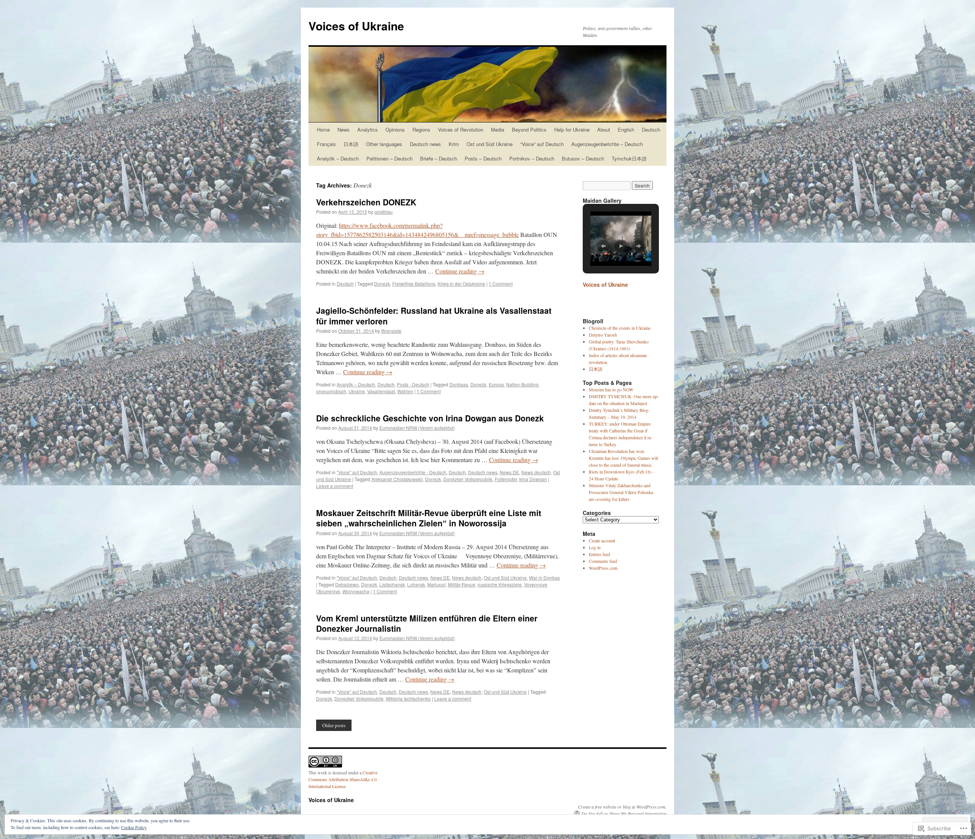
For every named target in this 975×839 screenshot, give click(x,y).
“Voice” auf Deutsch (542, 144)
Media (497, 129)
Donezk (382, 283)
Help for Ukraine (572, 129)
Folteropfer (506, 479)
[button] (603, 246)
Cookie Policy (134, 827)
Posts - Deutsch (413, 384)
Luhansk (416, 584)
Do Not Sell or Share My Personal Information (624, 813)
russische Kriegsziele (500, 584)
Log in (595, 547)
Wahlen (405, 391)
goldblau (383, 211)
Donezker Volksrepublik (467, 479)
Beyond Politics (529, 129)
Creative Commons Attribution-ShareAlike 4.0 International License (342, 779)
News (343, 129)
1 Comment (501, 283)
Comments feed (603, 561)
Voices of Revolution (460, 129)
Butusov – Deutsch (583, 158)
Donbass (458, 384)
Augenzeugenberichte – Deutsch (607, 144)
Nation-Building (522, 384)
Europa (496, 384)
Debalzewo (347, 584)
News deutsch (536, 472)
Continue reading (459, 271)
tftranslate (391, 330)
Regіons (421, 129)
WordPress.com (603, 568)
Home (323, 129)
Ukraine (356, 391)
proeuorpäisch (331, 391)
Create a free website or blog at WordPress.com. (622, 807)
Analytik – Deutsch (338, 158)
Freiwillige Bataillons (413, 283)
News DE (509, 472)
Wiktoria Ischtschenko (408, 698)
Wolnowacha (355, 591)
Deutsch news (425, 144)
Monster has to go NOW (611, 389)
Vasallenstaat (381, 391)
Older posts (333, 725)
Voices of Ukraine (356, 25)
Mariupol (436, 584)
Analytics (367, 129)
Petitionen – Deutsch (389, 158)
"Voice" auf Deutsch (357, 472)
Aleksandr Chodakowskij (397, 479)
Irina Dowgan (533, 479)
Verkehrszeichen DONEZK (366, 202)
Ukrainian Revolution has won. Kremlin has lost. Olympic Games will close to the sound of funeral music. (623, 458)
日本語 (351, 144)
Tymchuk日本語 (629, 158)
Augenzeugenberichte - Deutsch (412, 472)
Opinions (395, 129)
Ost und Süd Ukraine (490, 144)
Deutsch (651, 129)
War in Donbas (544, 577)
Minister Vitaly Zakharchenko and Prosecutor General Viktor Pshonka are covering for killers (621, 492)
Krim (454, 144)
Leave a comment (334, 486)
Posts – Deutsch (483, 158)
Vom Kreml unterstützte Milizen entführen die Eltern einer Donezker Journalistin (426, 623)
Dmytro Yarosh (603, 335)
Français (326, 144)
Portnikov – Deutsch (531, 158)
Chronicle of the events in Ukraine (620, 328)
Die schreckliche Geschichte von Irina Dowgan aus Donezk (430, 418)
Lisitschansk (392, 584)
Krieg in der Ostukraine (461, 283)
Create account (602, 540)
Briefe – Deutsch (438, 158)
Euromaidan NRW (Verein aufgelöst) (417, 427)
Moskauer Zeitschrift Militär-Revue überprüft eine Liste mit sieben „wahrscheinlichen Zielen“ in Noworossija (428, 518)
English (626, 129)
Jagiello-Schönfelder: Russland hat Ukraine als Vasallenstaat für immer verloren (433, 315)
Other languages (384, 144)
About (603, 129)
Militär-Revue (461, 584)
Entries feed (599, 554)
